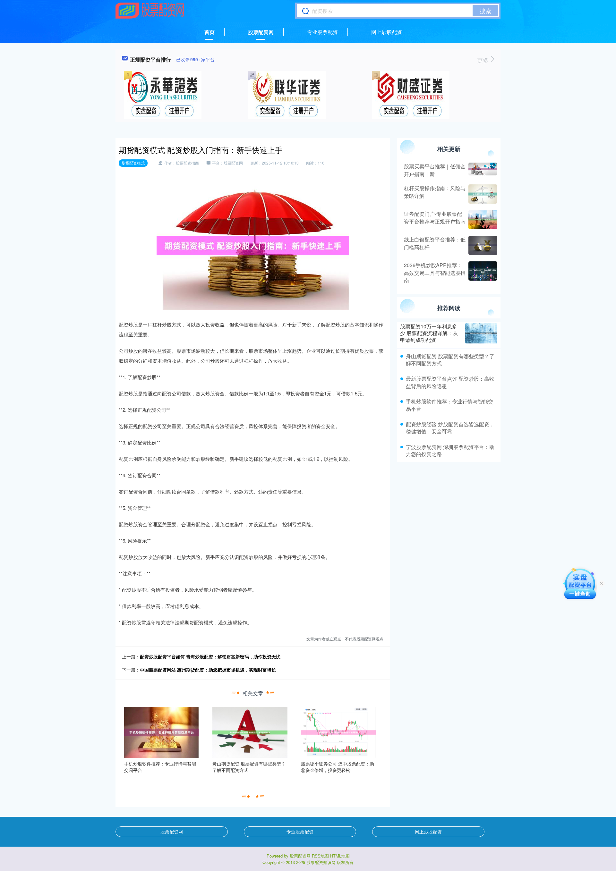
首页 (209, 32)
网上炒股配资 (386, 32)
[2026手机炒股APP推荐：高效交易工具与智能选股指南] (482, 272)
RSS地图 (320, 856)
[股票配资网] (150, 11)
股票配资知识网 (321, 862)
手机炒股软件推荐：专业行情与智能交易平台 (449, 405)
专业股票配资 (322, 32)
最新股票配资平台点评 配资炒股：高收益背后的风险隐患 (450, 382)
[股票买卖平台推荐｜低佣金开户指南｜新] (482, 170)
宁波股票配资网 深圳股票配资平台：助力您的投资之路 (450, 450)
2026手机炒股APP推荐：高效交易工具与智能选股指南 (435, 272)
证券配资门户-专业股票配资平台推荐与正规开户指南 (435, 217)
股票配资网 (261, 32)
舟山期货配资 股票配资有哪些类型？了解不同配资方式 (450, 359)
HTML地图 (340, 856)
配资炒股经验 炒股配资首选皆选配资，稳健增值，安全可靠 (450, 427)
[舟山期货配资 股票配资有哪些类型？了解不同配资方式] (249, 732)
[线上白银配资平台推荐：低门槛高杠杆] (482, 245)
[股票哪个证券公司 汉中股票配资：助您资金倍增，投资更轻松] (338, 732)
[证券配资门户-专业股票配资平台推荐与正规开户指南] (482, 219)
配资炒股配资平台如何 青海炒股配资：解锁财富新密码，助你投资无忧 (210, 656)
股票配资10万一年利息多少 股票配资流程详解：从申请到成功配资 (429, 333)
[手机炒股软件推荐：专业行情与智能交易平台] (161, 732)
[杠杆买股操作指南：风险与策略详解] (482, 194)
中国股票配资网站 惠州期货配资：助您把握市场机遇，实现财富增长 (208, 669)
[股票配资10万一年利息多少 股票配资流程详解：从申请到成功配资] (481, 333)
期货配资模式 (133, 162)
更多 (483, 60)
